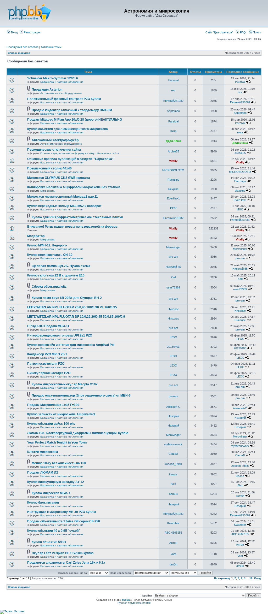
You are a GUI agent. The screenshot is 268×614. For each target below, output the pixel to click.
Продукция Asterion (47, 89)
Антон (173, 542)
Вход (14, 32)
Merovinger (173, 247)
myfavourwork (173, 444)
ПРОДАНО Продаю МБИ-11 (48, 326)
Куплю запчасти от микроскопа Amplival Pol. (61, 414)
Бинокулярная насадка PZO (48, 373)
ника (173, 130)
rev (173, 90)
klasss (173, 474)
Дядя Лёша (173, 141)
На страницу (222, 578)
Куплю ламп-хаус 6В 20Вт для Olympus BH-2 (67, 298)
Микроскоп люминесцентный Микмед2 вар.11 (62, 196)
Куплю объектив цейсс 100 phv (51, 424)
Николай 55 (173, 266)
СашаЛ (173, 453)
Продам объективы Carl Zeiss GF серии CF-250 (63, 521)
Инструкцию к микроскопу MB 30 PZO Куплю (61, 512)
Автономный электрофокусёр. (55, 140)
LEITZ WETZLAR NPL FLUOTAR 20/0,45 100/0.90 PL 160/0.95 (72, 307)
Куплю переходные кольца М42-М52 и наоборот (64, 206)
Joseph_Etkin (173, 463)
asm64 (173, 493)
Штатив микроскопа (42, 452)
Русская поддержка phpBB (134, 602)
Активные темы (51, 47)
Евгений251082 (173, 100)
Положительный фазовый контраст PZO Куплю (64, 99)
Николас (173, 309)
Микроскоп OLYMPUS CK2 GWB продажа (58, 178)
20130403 (173, 346)
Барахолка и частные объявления (61, 81)
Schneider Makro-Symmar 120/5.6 (52, 78)
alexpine (173, 189)
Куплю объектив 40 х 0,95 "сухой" (53, 531)
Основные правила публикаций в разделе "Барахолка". (70, 159)
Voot (173, 554)
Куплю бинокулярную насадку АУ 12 (55, 482)
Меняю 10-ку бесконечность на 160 (59, 463)
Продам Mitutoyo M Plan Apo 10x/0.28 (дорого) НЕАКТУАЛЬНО (74, 119)
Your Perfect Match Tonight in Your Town (57, 442)
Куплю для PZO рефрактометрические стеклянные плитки (77, 217)
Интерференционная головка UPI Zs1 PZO (59, 335)
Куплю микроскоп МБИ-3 (51, 493)
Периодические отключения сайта (54, 149)
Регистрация (32, 32)
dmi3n (173, 564)
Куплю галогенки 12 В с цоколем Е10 (56, 275)
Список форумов (19, 52)
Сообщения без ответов (22, 47)
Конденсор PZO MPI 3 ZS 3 (47, 354)
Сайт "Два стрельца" (220, 32)
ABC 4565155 (173, 532)
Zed (173, 277)
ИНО (173, 207)
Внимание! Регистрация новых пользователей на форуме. (72, 226)
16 (251, 578)
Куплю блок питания (43, 502)
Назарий (173, 416)
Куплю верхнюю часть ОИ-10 (49, 255)
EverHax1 (173, 198)
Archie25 (173, 151)
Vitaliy (173, 160)
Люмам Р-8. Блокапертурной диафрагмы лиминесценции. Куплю (77, 433)
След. (257, 578)
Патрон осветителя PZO (45, 363)
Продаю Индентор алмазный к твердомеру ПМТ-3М (72, 110)
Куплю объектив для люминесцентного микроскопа (67, 129)
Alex (173, 483)
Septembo (173, 111)
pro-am (173, 256)
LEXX (173, 337)
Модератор (35, 236)
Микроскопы (47, 190)
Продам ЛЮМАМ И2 (42, 472)
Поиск (256, 32)
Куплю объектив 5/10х (49, 542)
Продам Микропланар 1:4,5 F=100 (53, 405)
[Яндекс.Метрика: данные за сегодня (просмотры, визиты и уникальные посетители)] (12, 612)
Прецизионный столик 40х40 (49, 168)
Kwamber (173, 523)
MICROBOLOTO (173, 170)
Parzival (173, 80)
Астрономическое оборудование (61, 93)
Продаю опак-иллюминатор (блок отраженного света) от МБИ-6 (81, 395)
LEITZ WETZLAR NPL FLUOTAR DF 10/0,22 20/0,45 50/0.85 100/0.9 (76, 316)
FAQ (242, 32)
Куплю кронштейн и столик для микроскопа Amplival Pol (70, 345)
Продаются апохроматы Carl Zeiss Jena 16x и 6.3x (66, 562)
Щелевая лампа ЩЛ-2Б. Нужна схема (61, 266)
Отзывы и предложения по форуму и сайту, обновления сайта (79, 153)
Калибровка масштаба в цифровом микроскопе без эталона (73, 187)
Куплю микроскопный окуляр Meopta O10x (65, 384)
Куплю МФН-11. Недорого (47, 245)
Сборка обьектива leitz (49, 286)
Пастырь (173, 179)
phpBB (126, 599)
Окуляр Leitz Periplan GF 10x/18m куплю (62, 553)
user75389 (173, 287)
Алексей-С (173, 406)
